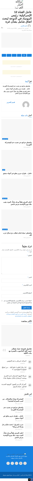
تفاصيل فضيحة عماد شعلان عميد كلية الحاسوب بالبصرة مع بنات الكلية (20, 351)
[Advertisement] (16, 51)
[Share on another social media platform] (4, 55)
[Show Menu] (30, 4)
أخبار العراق (5, 138)
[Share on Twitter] (24, 55)
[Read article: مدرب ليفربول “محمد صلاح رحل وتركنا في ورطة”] (28, 425)
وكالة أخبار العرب (24, 475)
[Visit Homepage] (16, 4)
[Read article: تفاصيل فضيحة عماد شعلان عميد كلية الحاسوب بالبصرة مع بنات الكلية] (16, 335)
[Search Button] (3, 4)
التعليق (29, 255)
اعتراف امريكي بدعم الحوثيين (16, 361)
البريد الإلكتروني (27, 285)
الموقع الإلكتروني (27, 293)
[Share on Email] (9, 55)
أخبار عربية (5, 229)
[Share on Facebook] (29, 55)
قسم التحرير (24, 25)
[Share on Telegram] (19, 55)
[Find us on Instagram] (12, 463)
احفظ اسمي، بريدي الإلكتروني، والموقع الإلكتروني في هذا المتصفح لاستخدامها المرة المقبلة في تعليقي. (18, 301)
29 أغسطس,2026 (27, 147)
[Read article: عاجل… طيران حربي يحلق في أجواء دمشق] (16, 160)
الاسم (30, 277)
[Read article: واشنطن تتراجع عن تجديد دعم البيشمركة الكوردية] (16, 130)
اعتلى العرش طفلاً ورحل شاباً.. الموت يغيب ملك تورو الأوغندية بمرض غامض (13, 435)
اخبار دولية (5, 198)
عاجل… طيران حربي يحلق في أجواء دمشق (18, 88)
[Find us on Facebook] (25, 463)
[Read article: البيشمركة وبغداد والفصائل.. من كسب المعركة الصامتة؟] (28, 400)
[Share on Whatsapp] (14, 55)
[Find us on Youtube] (8, 463)
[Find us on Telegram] (16, 463)
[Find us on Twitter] (20, 463)
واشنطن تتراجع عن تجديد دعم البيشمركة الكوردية (16, 86)
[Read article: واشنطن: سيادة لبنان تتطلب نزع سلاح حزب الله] (16, 220)
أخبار (4, 169)
